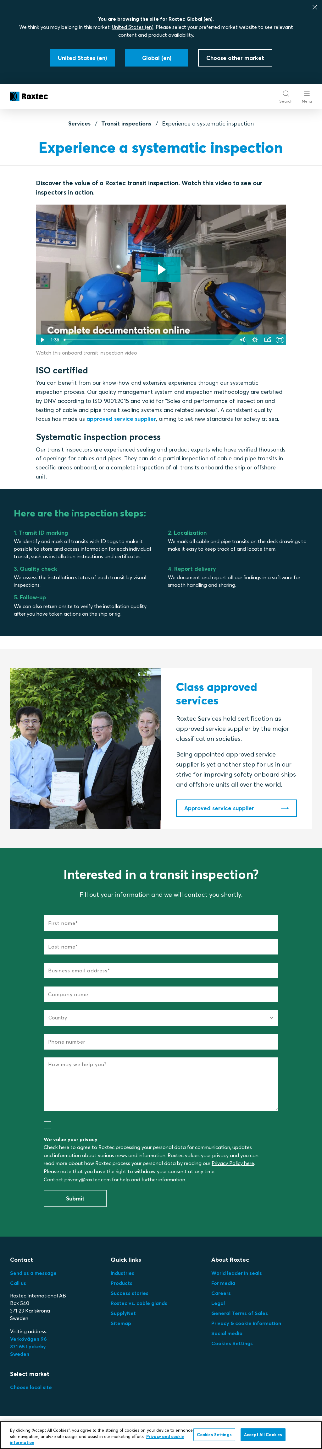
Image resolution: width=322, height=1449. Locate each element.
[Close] (314, 7)
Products (121, 1283)
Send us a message (33, 1273)
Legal (218, 1303)
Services (79, 123)
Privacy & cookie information (246, 1323)
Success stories (129, 1293)
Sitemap (121, 1323)
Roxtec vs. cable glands (139, 1303)
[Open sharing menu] (267, 339)
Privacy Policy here (233, 1163)
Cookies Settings (232, 1343)
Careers (221, 1293)
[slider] (148, 339)
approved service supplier (121, 418)
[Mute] (242, 339)
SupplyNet (123, 1313)
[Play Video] (42, 339)
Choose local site (31, 1387)
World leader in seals (236, 1273)
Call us (18, 1283)
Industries (122, 1273)
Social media (226, 1333)
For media (223, 1283)
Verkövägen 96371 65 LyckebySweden (28, 1346)
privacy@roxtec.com (87, 1179)
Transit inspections (126, 123)
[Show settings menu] (254, 339)
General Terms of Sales (239, 1313)
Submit (75, 1198)
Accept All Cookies (263, 1434)
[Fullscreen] (280, 339)
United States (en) (132, 27)
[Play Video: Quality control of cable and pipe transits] (160, 269)
